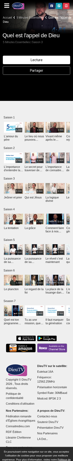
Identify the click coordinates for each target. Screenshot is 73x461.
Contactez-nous (47, 416)
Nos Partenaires (47, 433)
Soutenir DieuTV (47, 422)
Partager (36, 70)
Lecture (36, 60)
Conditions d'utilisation (20, 403)
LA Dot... (42, 439)
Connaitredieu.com (18, 426)
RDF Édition (13, 431)
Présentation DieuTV (50, 427)
